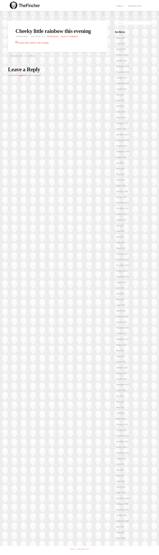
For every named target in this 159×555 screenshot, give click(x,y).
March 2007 (121, 538)
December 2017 (122, 203)
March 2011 (121, 487)
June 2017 (120, 231)
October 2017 (121, 214)
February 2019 (122, 123)
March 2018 (121, 186)
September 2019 (122, 83)
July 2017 (120, 225)
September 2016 (122, 277)
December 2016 (122, 259)
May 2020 (120, 38)
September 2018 (122, 151)
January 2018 (121, 197)
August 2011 (121, 458)
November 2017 (122, 208)
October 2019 (121, 77)
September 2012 (122, 384)
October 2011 (121, 447)
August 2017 (121, 220)
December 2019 (122, 66)
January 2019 (121, 129)
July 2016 (120, 288)
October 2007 (121, 515)
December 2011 (122, 436)
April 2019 (120, 112)
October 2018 (121, 146)
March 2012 (121, 419)
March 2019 (121, 117)
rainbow (31, 56)
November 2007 (122, 510)
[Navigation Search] (147, 5)
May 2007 (120, 527)
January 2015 (121, 373)
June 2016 (120, 294)
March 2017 (121, 248)
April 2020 (120, 43)
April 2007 (120, 532)
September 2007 (122, 521)
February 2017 (122, 254)
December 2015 (122, 328)
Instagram (52, 36)
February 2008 (122, 504)
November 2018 (122, 140)
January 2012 (121, 430)
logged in (22, 75)
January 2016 (121, 322)
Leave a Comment (69, 36)
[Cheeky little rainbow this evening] (31, 42)
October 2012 (121, 379)
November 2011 (122, 441)
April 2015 (120, 356)
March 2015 (121, 362)
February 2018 (122, 191)
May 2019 (120, 106)
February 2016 (122, 316)
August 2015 (121, 345)
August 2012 (121, 390)
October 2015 (121, 333)
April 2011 (120, 481)
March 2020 (121, 49)
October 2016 (121, 271)
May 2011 (120, 475)
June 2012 (120, 402)
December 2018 (122, 134)
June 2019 (120, 100)
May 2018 (120, 174)
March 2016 (121, 311)
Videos (73, 549)
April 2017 (120, 242)
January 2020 (121, 60)
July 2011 (120, 464)
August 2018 (121, 157)
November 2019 (122, 72)
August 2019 (121, 89)
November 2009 (122, 498)
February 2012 (122, 424)
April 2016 (120, 305)
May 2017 (120, 237)
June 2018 (120, 168)
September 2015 (122, 339)
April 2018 (120, 180)
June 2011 (120, 470)
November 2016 (122, 265)
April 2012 (120, 413)
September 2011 (122, 453)
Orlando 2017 (83, 549)
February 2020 (122, 55)
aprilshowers (16, 56)
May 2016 (120, 299)
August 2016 (121, 282)
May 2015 (120, 350)
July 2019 (120, 95)
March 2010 (121, 492)
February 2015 (122, 367)
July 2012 (120, 396)
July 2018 (120, 163)
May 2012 (120, 407)
